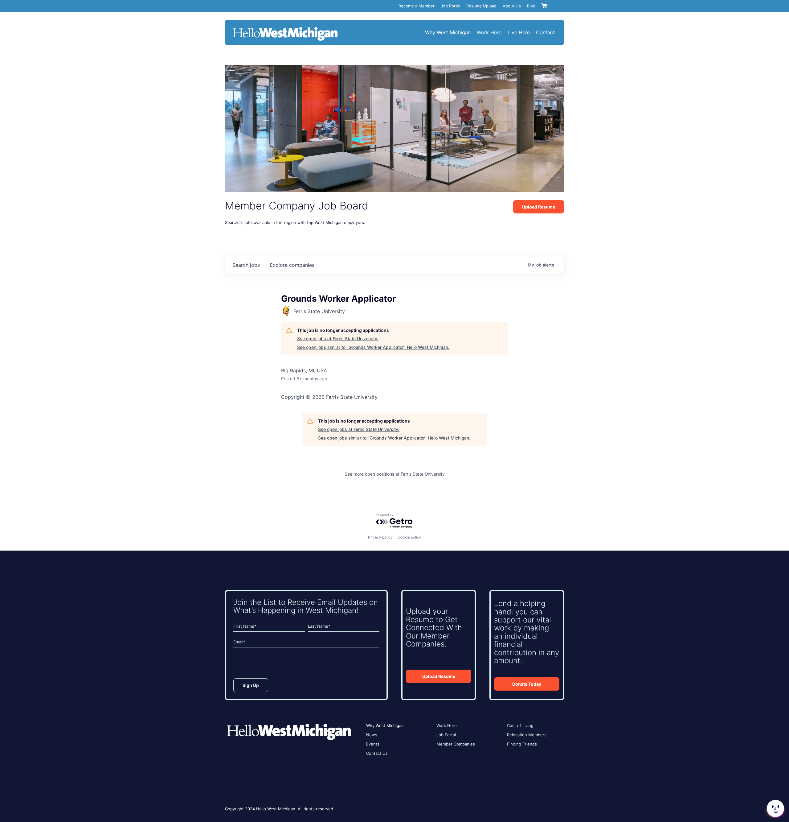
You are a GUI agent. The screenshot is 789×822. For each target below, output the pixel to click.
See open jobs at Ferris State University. (337, 338)
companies (292, 265)
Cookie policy (409, 537)
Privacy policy (380, 537)
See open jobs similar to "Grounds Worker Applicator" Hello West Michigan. (373, 347)
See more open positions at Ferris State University (395, 474)
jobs (246, 265)
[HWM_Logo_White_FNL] (285, 27)
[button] (775, 808)
